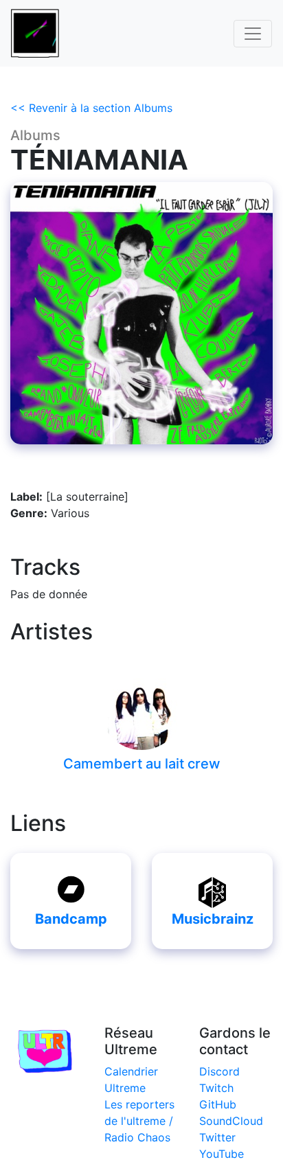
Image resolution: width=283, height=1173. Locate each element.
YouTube (221, 1154)
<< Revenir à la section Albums (91, 108)
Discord (219, 1071)
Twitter (217, 1137)
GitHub (217, 1104)
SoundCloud (231, 1121)
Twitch (216, 1088)
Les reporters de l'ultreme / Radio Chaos (139, 1120)
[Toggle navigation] (253, 33)
